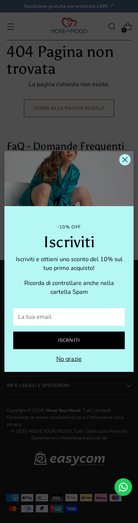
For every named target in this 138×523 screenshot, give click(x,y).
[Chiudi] (125, 159)
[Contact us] (123, 487)
